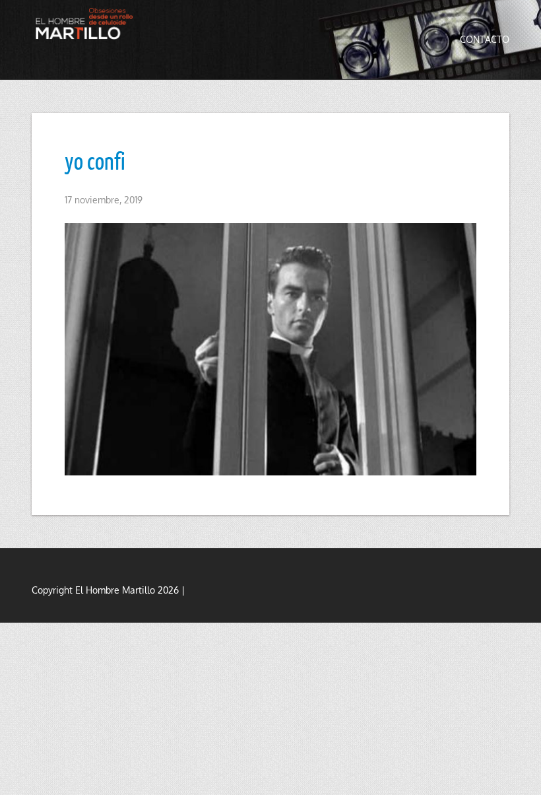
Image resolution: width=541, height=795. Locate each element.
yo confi (95, 160)
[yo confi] (270, 349)
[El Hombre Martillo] (86, 23)
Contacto (484, 39)
